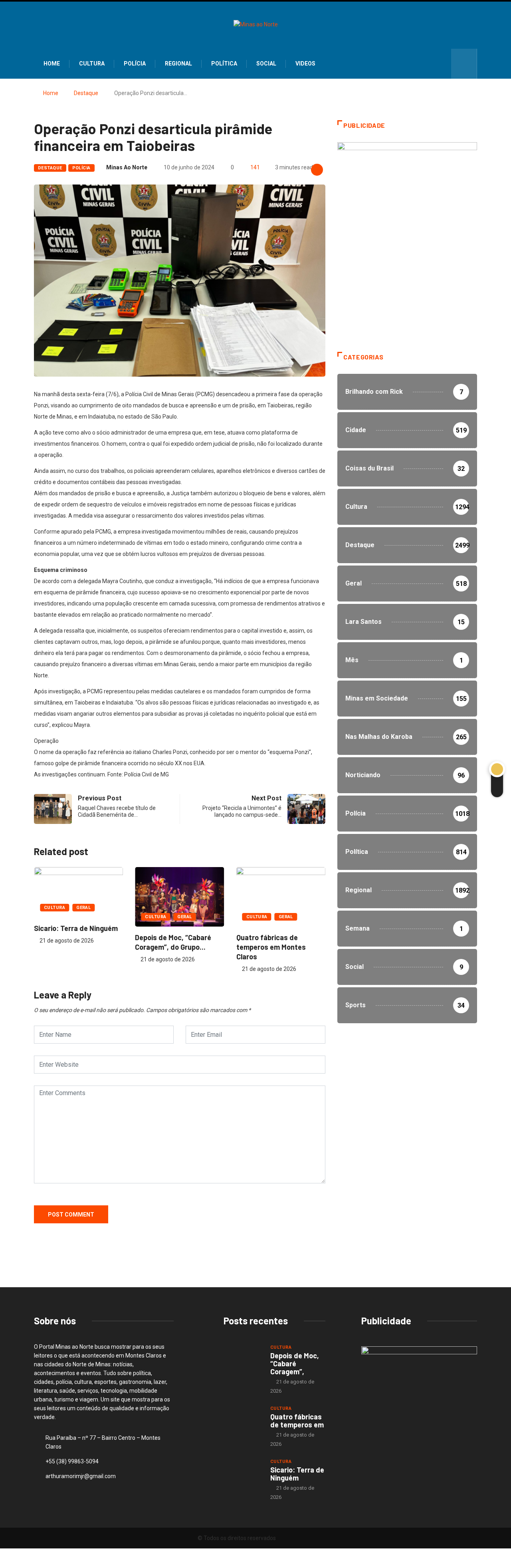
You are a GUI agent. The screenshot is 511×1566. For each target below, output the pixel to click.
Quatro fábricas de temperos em (297, 1420)
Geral (83, 907)
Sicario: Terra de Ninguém (76, 928)
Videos (305, 63)
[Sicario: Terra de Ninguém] (243, 1472)
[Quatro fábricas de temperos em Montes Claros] (243, 1419)
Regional (178, 63)
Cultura (92, 63)
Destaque (86, 93)
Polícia (135, 63)
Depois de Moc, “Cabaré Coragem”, (294, 1363)
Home (52, 63)
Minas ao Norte (126, 167)
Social (266, 63)
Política (224, 63)
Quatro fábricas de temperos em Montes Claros (271, 947)
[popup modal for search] (464, 64)
